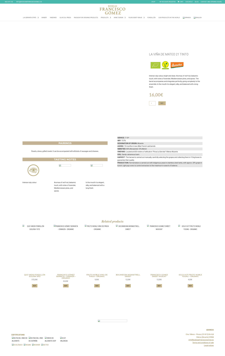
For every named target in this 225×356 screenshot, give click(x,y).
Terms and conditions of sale (203, 343)
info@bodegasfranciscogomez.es (201, 340)
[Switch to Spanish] (187, 19)
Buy (162, 103)
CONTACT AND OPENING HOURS (211, 2)
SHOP (153, 2)
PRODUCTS (105, 17)
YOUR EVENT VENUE (135, 17)
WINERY (44, 17)
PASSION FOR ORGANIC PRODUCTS (86, 17)
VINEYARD (53, 17)
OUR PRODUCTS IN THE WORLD (169, 17)
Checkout (189, 2)
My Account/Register (168, 2)
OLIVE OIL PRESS (65, 17)
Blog (197, 2)
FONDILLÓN (151, 17)
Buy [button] (34, 286)
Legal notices (209, 345)
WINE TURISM (118, 17)
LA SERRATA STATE (29, 17)
